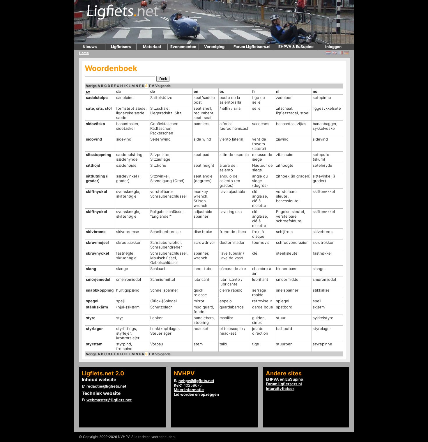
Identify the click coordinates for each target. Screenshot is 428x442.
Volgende (163, 86)
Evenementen (183, 46)
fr (253, 91)
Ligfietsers (121, 46)
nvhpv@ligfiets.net (196, 380)
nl (278, 91)
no (315, 91)
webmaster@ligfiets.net (109, 399)
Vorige (91, 86)
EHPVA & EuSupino (296, 46)
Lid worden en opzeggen (196, 394)
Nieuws (90, 46)
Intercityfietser (280, 388)
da (118, 91)
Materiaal (152, 46)
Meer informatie (189, 389)
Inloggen (333, 46)
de (152, 91)
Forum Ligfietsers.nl (252, 46)
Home (84, 53)
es (222, 91)
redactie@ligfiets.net (106, 386)
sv (88, 91)
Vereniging (214, 46)
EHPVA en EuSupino (284, 379)
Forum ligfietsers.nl (284, 383)
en (196, 91)
